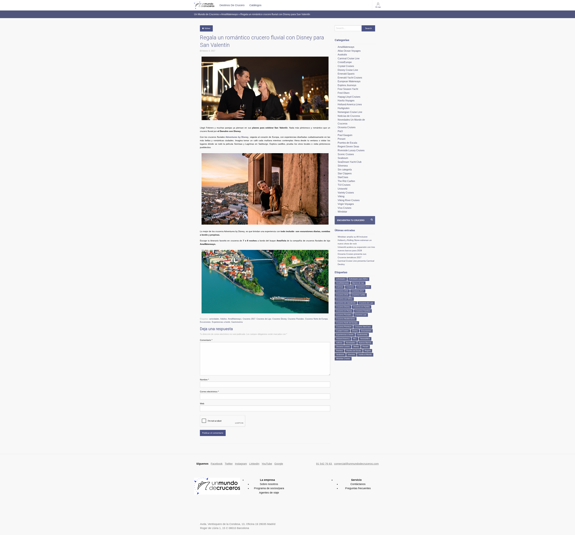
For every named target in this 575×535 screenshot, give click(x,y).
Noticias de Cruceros (349, 116)
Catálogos (255, 5)
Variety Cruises (346, 192)
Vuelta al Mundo (365, 355)
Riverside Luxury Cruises (351, 150)
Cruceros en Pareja (344, 311)
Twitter (229, 463)
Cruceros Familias (362, 311)
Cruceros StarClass (363, 327)
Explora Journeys (347, 85)
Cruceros (350, 287)
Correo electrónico (209, 391)
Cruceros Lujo (360, 315)
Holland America (343, 339)
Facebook (217, 463)
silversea (351, 355)
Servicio (356, 479)
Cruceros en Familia (361, 307)
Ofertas (356, 347)
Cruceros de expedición (346, 303)
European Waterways (349, 81)
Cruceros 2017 (249, 319)
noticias (339, 343)
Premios (339, 351)
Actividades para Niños (358, 279)
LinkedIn (254, 463)
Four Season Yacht (348, 89)
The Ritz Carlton (346, 181)
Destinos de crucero (232, 5)
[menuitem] (232, 5)
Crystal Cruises (346, 66)
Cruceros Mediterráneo (345, 319)
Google (278, 463)
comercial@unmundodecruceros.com (356, 463)
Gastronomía (237, 322)
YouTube (267, 463)
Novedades (350, 343)
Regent (368, 351)
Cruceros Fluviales (296, 319)
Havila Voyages (346, 100)
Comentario (206, 340)
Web (202, 403)
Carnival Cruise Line (349, 58)
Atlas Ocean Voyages (349, 51)
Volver (207, 28)
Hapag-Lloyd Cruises (349, 97)
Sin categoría (345, 169)
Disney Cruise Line (348, 70)
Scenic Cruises (346, 154)
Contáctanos (358, 484)
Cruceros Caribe (358, 295)
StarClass (343, 177)
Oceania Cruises (346, 127)
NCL (355, 339)
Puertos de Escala (347, 142)
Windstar (342, 211)
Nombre (204, 379)
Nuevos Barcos (365, 343)
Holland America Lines (350, 104)
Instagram (241, 463)
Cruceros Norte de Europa (316, 319)
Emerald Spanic (346, 73)
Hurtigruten (343, 108)
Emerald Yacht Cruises (350, 77)
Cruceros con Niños (344, 299)
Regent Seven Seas (348, 146)
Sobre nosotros (269, 484)
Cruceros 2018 (342, 295)
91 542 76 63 (324, 463)
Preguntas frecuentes (358, 488)
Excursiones (205, 322)
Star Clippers (345, 173)
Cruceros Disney (279, 319)
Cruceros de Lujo (264, 319)
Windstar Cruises (343, 359)
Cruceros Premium (343, 327)
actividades (214, 319)
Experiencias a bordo (221, 322)
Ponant (341, 139)
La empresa (267, 479)
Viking (341, 196)
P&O (340, 131)
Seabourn (343, 158)
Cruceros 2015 (363, 287)
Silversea (343, 165)
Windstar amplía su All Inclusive (352, 237)
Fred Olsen (343, 93)
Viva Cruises (344, 208)
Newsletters (365, 339)
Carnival (339, 287)
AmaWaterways (235, 319)
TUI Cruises (344, 185)
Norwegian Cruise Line (350, 112)
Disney (355, 331)
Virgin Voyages (346, 204)
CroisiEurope (345, 62)
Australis (342, 54)
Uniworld (342, 188)
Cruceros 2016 (342, 291)
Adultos (223, 319)
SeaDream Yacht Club (349, 162)
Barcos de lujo (358, 283)
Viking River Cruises (349, 200)
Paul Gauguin (345, 135)
